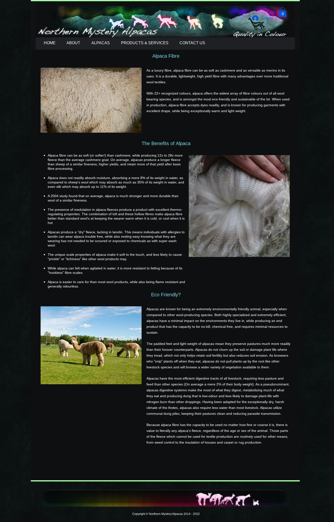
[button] (282, 12)
